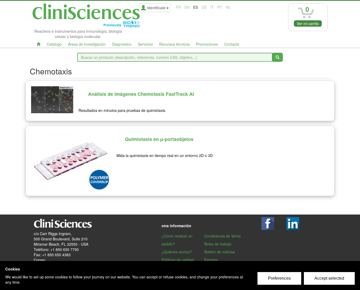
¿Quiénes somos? (177, 251)
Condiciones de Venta (222, 236)
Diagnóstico (122, 44)
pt (219, 7)
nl (228, 7)
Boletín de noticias (219, 251)
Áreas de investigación (87, 44)
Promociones (207, 44)
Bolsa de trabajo (217, 243)
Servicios (145, 44)
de (204, 7)
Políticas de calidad (178, 259)
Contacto (231, 44)
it (212, 7)
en (186, 7)
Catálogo (54, 44)
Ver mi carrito (308, 23)
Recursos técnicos (174, 44)
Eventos (211, 259)
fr (178, 7)
